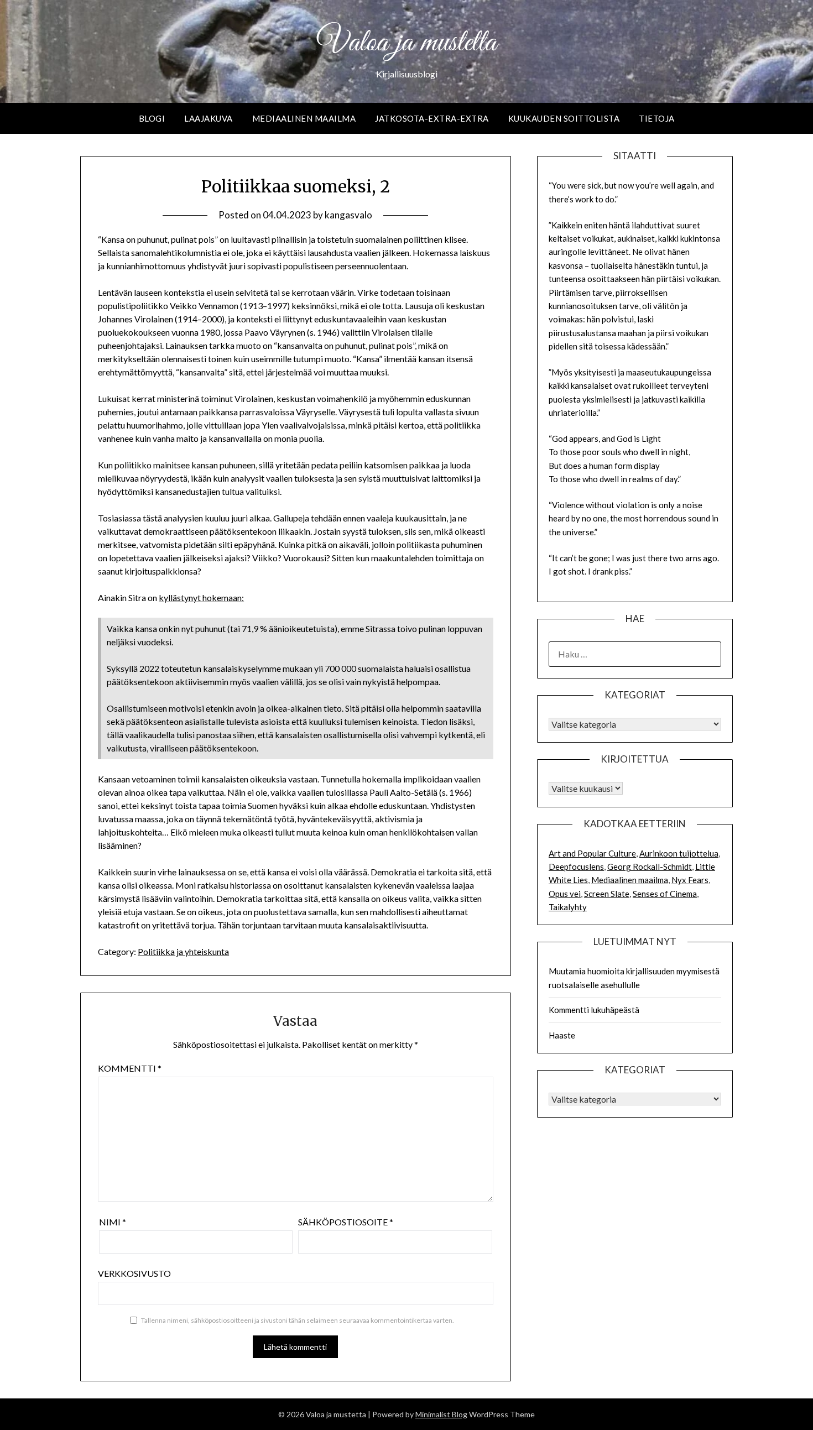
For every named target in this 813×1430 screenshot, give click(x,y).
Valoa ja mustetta (406, 43)
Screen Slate (606, 894)
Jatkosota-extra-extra (432, 118)
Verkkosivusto (134, 1273)
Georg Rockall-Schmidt (649, 866)
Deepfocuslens (576, 866)
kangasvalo (348, 215)
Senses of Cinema (665, 894)
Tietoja (657, 118)
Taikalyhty (568, 907)
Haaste (562, 1035)
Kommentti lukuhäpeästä (594, 1010)
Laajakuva (208, 118)
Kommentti (129, 1068)
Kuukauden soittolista (564, 118)
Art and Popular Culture (592, 853)
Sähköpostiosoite (345, 1222)
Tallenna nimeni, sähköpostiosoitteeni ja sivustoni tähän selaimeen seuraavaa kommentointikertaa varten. (297, 1320)
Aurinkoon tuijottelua (678, 853)
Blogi (152, 118)
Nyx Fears (689, 880)
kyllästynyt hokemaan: (201, 597)
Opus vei (565, 894)
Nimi (112, 1222)
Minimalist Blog (441, 1414)
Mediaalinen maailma (304, 118)
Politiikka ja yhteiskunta (183, 951)
